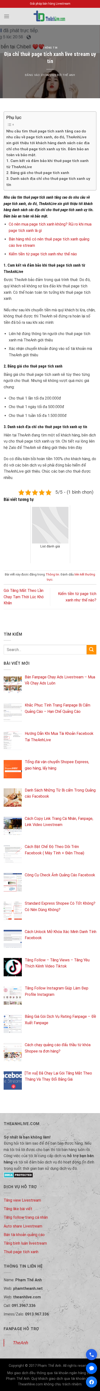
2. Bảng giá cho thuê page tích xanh (37, 173)
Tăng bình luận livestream (25, 1243)
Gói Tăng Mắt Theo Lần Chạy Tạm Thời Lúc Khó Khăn (24, 596)
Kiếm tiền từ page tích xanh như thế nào (43, 254)
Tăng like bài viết (18, 1208)
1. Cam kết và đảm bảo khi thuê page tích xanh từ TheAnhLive (47, 164)
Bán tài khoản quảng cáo (24, 1234)
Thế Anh (69, 75)
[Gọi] (91, 1354)
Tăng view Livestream (22, 1200)
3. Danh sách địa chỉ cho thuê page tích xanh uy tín (48, 181)
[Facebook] (91, 1382)
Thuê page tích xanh (21, 1252)
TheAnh (20, 1343)
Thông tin (50, 47)
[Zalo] (91, 1368)
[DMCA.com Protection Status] (18, 1174)
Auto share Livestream (23, 1226)
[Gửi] (91, 649)
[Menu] (6, 16)
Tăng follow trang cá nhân (26, 1217)
